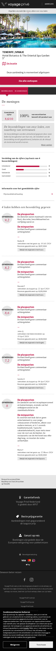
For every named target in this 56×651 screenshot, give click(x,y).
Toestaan (41, 644)
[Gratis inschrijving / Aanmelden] (21, 4)
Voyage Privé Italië (27, 606)
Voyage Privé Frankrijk (27, 598)
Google (26, 628)
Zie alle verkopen (28, 80)
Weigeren (15, 644)
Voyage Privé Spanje (27, 602)
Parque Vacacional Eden (10, 479)
